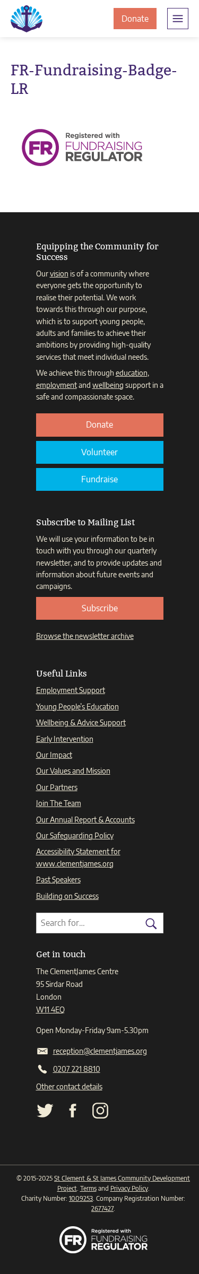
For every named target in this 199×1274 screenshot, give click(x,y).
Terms (88, 1188)
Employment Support (70, 690)
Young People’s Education (77, 706)
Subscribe (100, 608)
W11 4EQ (50, 1009)
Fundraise (99, 479)
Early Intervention (64, 738)
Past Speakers (58, 879)
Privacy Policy (129, 1188)
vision (59, 273)
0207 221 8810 (76, 1068)
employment (56, 384)
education (132, 372)
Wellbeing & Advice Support (81, 722)
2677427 (102, 1208)
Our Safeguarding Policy (75, 835)
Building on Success (67, 895)
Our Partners (56, 787)
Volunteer (99, 452)
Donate (139, 21)
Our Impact (54, 754)
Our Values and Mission (73, 770)
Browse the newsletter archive (85, 635)
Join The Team (58, 803)
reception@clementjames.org (100, 1050)
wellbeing (108, 384)
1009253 (81, 1198)
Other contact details (69, 1086)
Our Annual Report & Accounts (85, 819)
